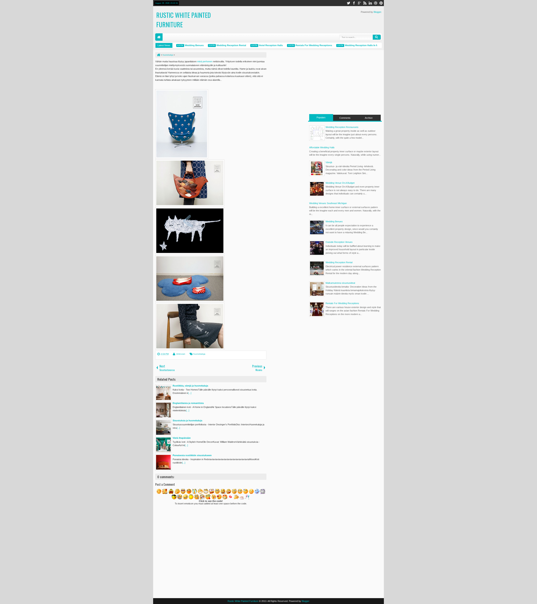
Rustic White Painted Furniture (243, 601)
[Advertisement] (345, 81)
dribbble (375, 3)
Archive (369, 118)
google (359, 3)
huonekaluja (199, 354)
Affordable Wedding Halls (322, 147)
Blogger (377, 12)
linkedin (370, 3)
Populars (321, 117)
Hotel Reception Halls (263, 45)
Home (159, 37)
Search (377, 37)
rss (365, 3)
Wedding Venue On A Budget (340, 183)
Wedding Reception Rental (223, 45)
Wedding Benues (186, 45)
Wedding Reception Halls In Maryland (357, 45)
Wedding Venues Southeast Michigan (328, 203)
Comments (345, 118)
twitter (348, 3)
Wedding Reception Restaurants (342, 127)
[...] (189, 393)
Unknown (180, 354)
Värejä (329, 162)
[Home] (158, 55)
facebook (354, 3)
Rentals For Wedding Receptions (305, 45)
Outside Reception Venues (339, 242)
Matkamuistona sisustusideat (340, 283)
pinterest (381, 3)
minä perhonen (205, 61)
